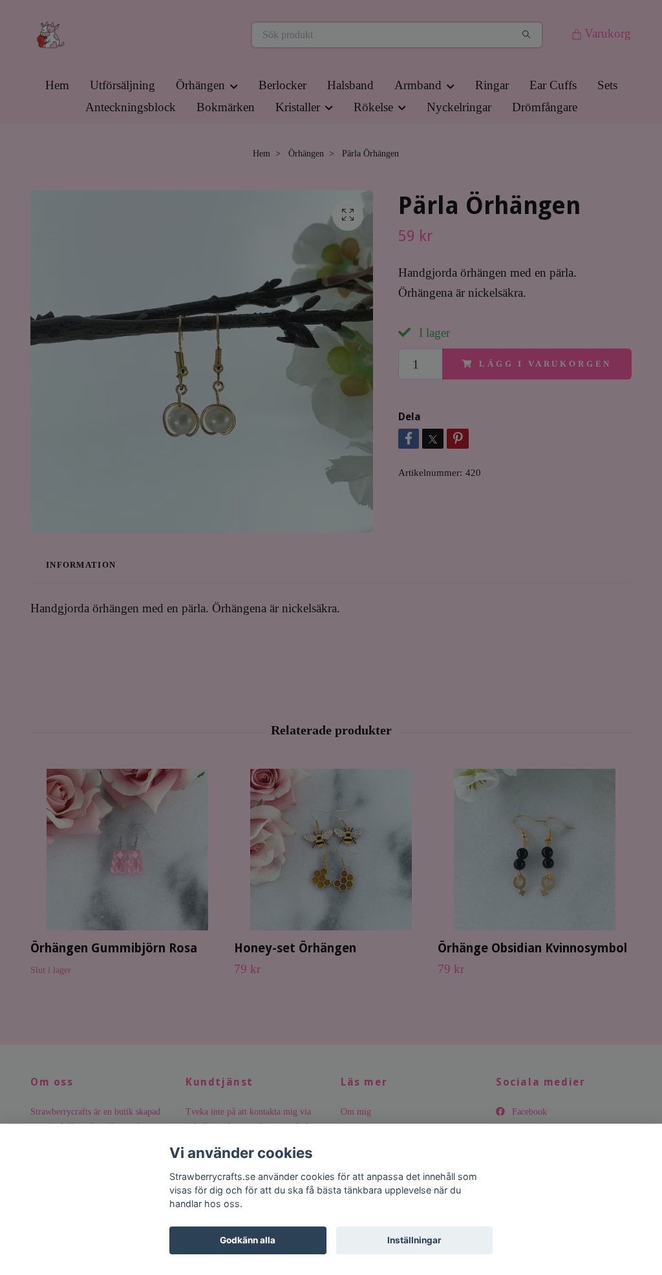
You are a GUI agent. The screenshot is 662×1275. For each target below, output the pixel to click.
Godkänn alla (247, 1240)
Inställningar (414, 1240)
